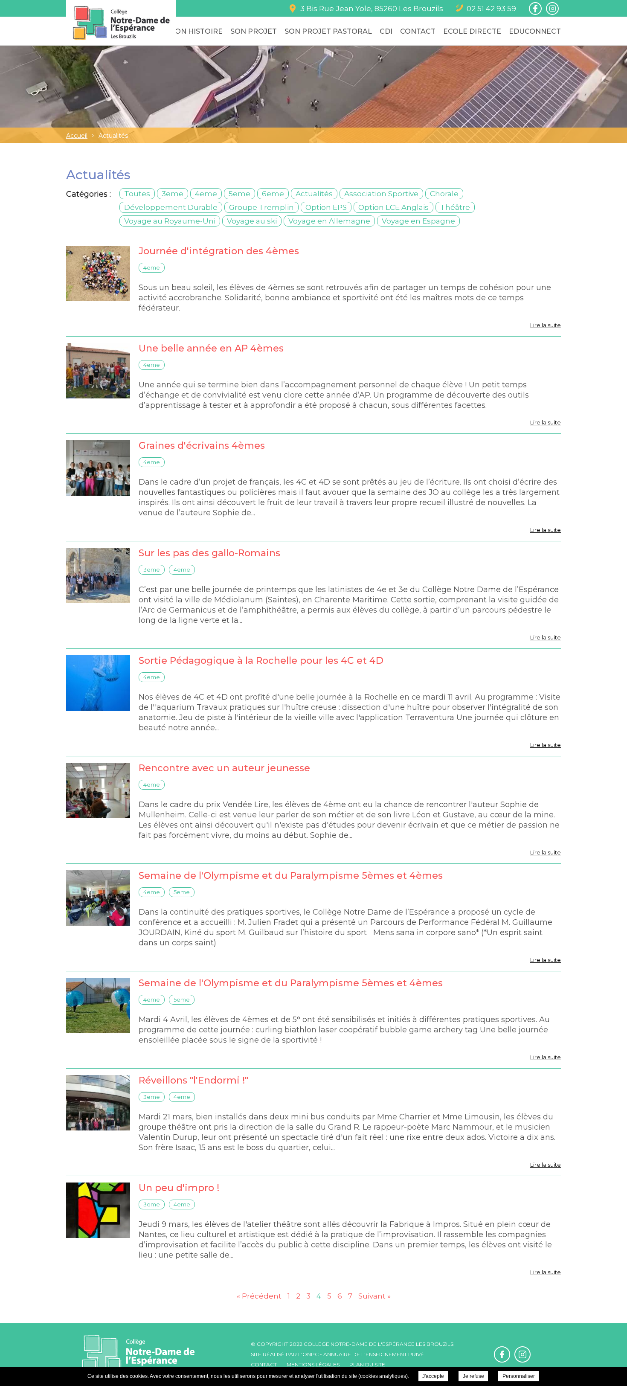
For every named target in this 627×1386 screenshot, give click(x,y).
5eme (239, 193)
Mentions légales (313, 1364)
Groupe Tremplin (261, 207)
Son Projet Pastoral (328, 31)
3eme (172, 193)
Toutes (137, 193)
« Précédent (259, 1296)
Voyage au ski (252, 221)
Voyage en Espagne (418, 221)
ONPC (310, 1354)
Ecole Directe (472, 31)
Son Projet (253, 31)
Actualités (314, 193)
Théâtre (455, 207)
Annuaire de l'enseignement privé (373, 1354)
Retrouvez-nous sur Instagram (552, 8)
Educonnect (535, 31)
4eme (206, 193)
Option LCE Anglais (393, 207)
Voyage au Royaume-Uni (169, 221)
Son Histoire (197, 31)
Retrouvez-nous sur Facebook (535, 8)
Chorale (444, 193)
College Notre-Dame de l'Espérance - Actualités (121, 23)
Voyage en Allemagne (329, 221)
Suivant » (374, 1296)
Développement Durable (171, 207)
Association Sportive (381, 193)
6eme (273, 193)
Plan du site (367, 1364)
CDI (386, 31)
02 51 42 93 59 (491, 8)
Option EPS (326, 207)
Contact (417, 31)
